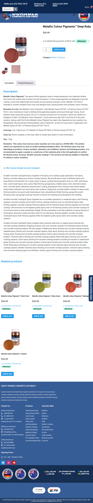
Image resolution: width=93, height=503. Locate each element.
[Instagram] (9, 463)
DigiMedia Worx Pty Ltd (54, 501)
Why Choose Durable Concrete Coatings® (23, 168)
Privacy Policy (51, 500)
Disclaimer (28, 500)
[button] (74, 15)
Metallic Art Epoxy (58, 57)
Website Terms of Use (63, 500)
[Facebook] (3, 463)
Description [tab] (9, 83)
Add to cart (59, 49)
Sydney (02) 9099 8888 (60, 5)
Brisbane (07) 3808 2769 (40, 5)
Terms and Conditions (39, 500)
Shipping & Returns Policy (79, 500)
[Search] (15, 9)
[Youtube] (14, 463)
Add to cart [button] (7, 316)
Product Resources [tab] (25, 83)
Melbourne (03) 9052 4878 (15, 4)
